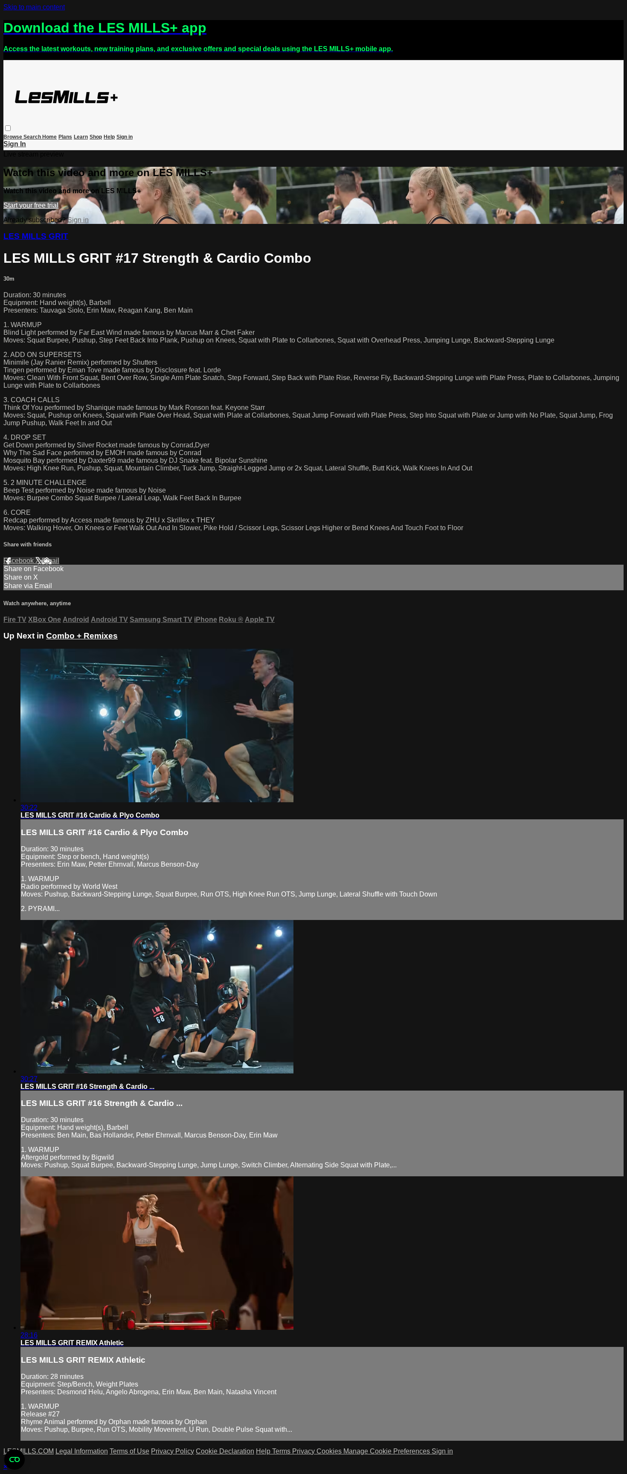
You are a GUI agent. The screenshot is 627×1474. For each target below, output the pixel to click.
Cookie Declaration (225, 1451)
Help (109, 137)
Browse (13, 137)
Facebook (19, 560)
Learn (81, 137)
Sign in (124, 137)
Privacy (304, 1451)
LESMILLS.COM (28, 1451)
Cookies (329, 1451)
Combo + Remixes (82, 635)
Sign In (14, 144)
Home (49, 137)
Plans (65, 137)
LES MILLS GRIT (35, 236)
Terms (282, 1451)
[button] (8, 128)
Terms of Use (129, 1451)
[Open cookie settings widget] (14, 1459)
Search (32, 137)
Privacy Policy (172, 1451)
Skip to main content (34, 7)
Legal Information (81, 1451)
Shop (96, 137)
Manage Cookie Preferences (387, 1451)
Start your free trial (30, 205)
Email (50, 560)
